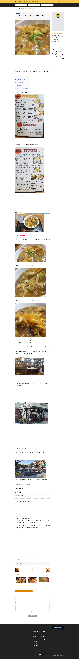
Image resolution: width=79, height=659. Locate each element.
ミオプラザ (57, 56)
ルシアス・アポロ (57, 58)
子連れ (63, 58)
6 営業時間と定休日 (18, 87)
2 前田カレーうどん (18, 80)
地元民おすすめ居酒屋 (56, 41)
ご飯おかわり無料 (56, 39)
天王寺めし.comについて (61, 1)
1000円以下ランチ (56, 37)
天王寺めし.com (39, 655)
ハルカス (59, 55)
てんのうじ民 (19, 563)
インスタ (59, 53)
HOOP (53, 47)
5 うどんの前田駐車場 (18, 85)
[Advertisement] (32, 63)
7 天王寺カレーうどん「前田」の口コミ (21, 88)
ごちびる (58, 51)
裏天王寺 (37, 645)
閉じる (24, 77)
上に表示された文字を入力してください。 (32, 612)
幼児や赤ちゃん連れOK (57, 35)
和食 (18, 13)
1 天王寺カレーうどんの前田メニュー (21, 79)
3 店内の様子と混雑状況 (19, 82)
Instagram (39, 656)
